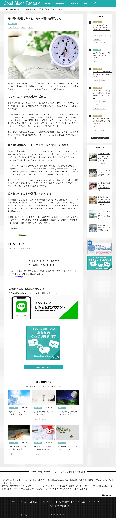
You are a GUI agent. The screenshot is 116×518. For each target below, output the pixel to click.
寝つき (16, 27)
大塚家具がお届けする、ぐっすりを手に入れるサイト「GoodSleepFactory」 (22, 3)
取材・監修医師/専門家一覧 (60, 506)
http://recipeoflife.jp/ (15, 277)
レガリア (96, 101)
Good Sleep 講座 (79, 502)
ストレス (61, 419)
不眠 (10, 27)
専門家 (30, 27)
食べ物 (23, 27)
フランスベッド (105, 36)
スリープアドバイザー (99, 42)
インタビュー (34, 502)
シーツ (99, 127)
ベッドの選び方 (63, 502)
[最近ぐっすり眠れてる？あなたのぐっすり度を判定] (43, 343)
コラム (23, 502)
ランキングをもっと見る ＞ (100, 138)
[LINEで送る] (23, 235)
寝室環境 (43, 419)
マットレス (96, 39)
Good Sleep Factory (96, 502)
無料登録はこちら (43, 367)
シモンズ (96, 36)
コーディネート (48, 502)
